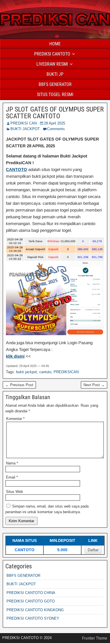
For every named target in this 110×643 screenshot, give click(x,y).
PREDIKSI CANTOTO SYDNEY (32, 618)
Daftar (93, 550)
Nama (12, 463)
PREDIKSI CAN (23, 123)
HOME (55, 43)
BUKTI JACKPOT (25, 129)
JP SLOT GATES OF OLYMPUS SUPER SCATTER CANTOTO (55, 112)
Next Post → (94, 385)
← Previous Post (19, 385)
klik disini (15, 356)
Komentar (15, 419)
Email (12, 477)
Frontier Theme (94, 638)
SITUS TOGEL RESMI (55, 94)
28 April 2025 (54, 123)
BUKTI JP (55, 74)
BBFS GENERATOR (55, 84)
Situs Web (14, 492)
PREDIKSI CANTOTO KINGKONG (35, 610)
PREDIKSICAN (66, 372)
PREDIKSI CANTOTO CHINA (30, 593)
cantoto (45, 372)
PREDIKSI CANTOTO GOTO (30, 601)
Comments (56, 129)
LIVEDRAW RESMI (52, 64)
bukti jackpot (26, 372)
